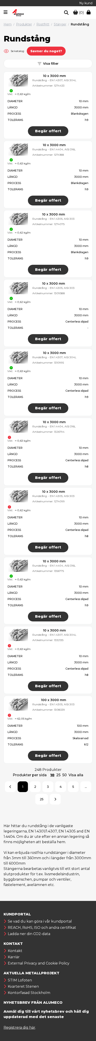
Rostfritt (42, 24)
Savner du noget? (46, 51)
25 (58, 775)
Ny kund (85, 3)
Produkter (24, 24)
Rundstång (80, 24)
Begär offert (48, 131)
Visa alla (76, 775)
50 (64, 775)
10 (52, 775)
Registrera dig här (19, 1027)
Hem (8, 24)
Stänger (60, 24)
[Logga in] (89, 12)
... (86, 787)
